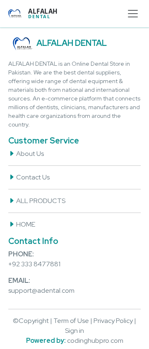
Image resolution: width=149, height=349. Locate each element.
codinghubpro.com (95, 340)
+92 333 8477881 (34, 264)
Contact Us (32, 177)
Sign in (74, 330)
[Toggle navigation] (133, 14)
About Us (29, 153)
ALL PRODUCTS (40, 200)
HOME (25, 224)
